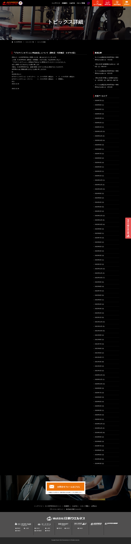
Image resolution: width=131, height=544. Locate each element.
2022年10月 (98, 277)
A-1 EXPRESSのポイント (53, 506)
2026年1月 (98, 127)
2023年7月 (98, 237)
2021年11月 (98, 326)
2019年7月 (98, 446)
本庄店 (68, 528)
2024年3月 (98, 207)
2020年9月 (98, 388)
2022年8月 (98, 286)
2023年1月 (98, 264)
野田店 (48, 530)
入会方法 (72, 3)
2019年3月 (98, 463)
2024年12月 (98, 180)
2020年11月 (98, 379)
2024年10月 (98, 189)
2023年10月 (98, 224)
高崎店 (18, 530)
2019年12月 (98, 423)
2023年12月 (98, 215)
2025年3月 (98, 167)
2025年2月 (98, 171)
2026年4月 (98, 114)
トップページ (56, 3)
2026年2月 (98, 122)
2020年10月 (98, 384)
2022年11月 (98, 273)
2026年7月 (98, 100)
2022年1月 (98, 317)
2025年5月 (98, 158)
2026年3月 (98, 118)
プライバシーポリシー (56, 509)
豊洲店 (18, 528)
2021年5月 (98, 353)
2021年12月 (98, 322)
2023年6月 (98, 242)
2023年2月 (98, 260)
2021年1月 (98, 370)
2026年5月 (98, 109)
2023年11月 (98, 220)
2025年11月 (98, 136)
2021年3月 (98, 361)
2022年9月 (98, 282)
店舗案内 (64, 3)
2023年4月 (98, 251)
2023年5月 (98, 246)
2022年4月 (98, 304)
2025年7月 (98, 153)
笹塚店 (81, 528)
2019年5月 (98, 454)
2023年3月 (98, 255)
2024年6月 (98, 198)
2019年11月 (98, 428)
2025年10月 (98, 140)
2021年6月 (98, 348)
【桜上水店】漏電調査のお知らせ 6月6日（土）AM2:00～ (107, 65)
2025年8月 (98, 149)
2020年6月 (98, 397)
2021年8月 (98, 339)
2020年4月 (98, 406)
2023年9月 (98, 229)
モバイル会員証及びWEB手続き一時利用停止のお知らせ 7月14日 (107, 58)
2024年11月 (98, 184)
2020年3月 (98, 410)
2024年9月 (98, 193)
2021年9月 (98, 335)
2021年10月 (98, 330)
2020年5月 (98, 401)
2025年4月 (98, 162)
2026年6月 (98, 105)
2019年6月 (98, 450)
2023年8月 (98, 233)
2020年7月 (98, 392)
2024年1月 (98, 211)
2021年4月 (98, 357)
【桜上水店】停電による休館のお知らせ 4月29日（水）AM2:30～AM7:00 (106, 79)
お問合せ (94, 506)
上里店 (27, 528)
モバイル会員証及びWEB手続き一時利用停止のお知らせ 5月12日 (107, 72)
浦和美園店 (39, 530)
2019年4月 (98, 459)
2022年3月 (98, 308)
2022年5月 (98, 300)
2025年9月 (98, 145)
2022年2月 (98, 313)
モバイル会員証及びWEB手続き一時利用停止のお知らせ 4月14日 (107, 86)
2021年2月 (98, 366)
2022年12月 (98, 268)
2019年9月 (98, 437)
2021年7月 (98, 344)
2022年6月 (98, 295)
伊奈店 (38, 528)
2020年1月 (98, 419)
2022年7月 (98, 291)
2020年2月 (98, 415)
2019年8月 (98, 441)
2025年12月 (98, 131)
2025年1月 (98, 175)
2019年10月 (98, 432)
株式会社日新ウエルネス (73, 509)
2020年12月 (98, 375)
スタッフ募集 (81, 3)
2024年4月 (98, 202)
